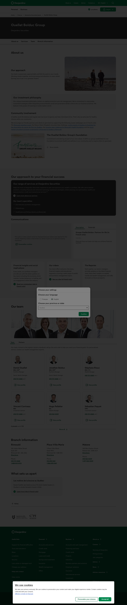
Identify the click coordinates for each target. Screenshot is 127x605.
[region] (63, 592)
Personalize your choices (87, 599)
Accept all (105, 599)
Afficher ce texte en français (24, 594)
